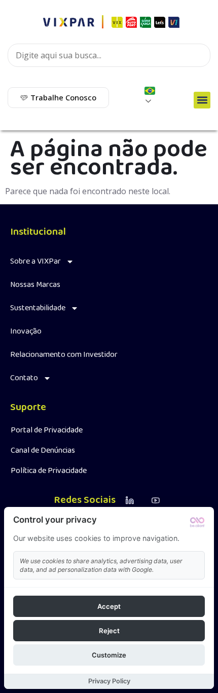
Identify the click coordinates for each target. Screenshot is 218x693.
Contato (24, 378)
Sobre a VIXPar (35, 261)
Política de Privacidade (49, 470)
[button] (202, 100)
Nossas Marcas (35, 284)
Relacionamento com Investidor (64, 354)
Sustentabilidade (37, 308)
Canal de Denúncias (43, 450)
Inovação (26, 331)
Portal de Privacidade (47, 430)
